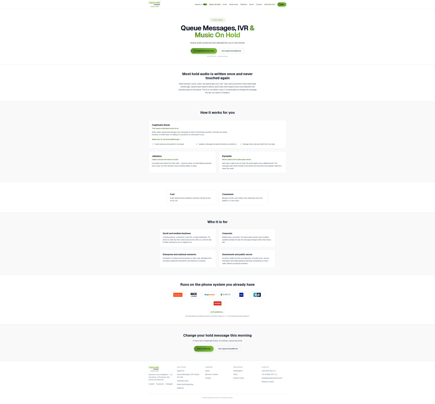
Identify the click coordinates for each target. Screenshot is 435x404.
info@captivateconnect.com (272, 378)
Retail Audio (233, 4)
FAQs (235, 374)
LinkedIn (152, 384)
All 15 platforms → (217, 312)
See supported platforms (231, 51)
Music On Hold (215, 4)
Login (282, 4)
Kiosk (225, 4)
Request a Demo (268, 382)
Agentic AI (200, 4)
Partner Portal (238, 378)
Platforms (243, 4)
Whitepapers (238, 371)
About (251, 4)
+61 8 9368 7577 (269, 374)
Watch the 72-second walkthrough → (166, 139)
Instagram (169, 384)
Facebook (160, 384)
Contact (259, 4)
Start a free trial (203, 349)
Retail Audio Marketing (185, 384)
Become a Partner (211, 374)
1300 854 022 (269, 4)
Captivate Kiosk (183, 381)
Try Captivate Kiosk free (204, 51)
